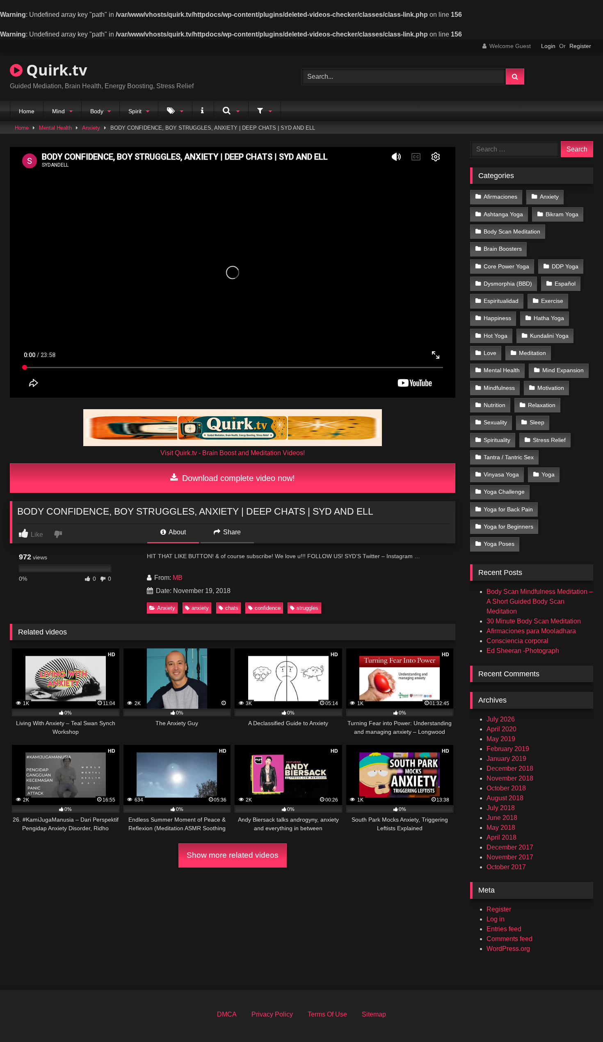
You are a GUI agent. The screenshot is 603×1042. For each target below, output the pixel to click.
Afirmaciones (500, 196)
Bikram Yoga (562, 214)
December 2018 (510, 768)
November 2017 (510, 857)
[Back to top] (578, 1018)
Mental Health (55, 128)
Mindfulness (499, 388)
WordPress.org (508, 948)
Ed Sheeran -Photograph (523, 650)
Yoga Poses (499, 543)
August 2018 (505, 798)
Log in (496, 919)
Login (548, 46)
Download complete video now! (237, 478)
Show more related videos (233, 855)
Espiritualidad (501, 301)
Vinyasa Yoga (501, 474)
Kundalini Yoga (549, 335)
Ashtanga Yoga (503, 214)
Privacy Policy (272, 1014)
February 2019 (508, 748)
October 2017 (506, 866)
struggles (307, 608)
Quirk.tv (55, 70)
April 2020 (501, 729)
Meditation (532, 353)
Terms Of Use (327, 1014)
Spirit (135, 111)
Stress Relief (549, 440)
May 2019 (501, 738)
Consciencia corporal (517, 640)
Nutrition (494, 405)
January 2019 (506, 758)
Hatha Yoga (549, 318)
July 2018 (501, 807)
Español (565, 283)
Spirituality (497, 440)
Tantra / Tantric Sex (509, 457)
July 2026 (501, 719)
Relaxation (541, 405)
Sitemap (374, 1014)
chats (231, 608)
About (176, 532)
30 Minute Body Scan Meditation (534, 621)
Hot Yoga (495, 335)
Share (231, 532)
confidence (268, 608)
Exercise (552, 301)
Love (490, 353)
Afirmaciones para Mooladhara (531, 630)
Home (26, 111)
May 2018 (501, 827)
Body (96, 111)
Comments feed (509, 938)
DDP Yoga (565, 266)
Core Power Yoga (506, 266)
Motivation (550, 388)
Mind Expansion (563, 370)
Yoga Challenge (504, 491)
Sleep (537, 422)
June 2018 (502, 817)
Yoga (548, 474)
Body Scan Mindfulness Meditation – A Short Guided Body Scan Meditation (540, 601)
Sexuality (495, 422)
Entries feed (504, 928)
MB (178, 577)
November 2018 (510, 778)
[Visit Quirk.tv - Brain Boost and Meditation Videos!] (232, 427)
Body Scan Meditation (512, 231)
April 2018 (501, 837)
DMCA (227, 1014)
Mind (58, 111)
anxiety (200, 608)
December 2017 (510, 847)
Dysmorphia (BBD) (508, 283)
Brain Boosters (503, 248)
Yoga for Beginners (508, 526)
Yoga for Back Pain (508, 509)
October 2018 (506, 788)
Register (580, 46)
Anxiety (91, 128)
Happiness (497, 318)
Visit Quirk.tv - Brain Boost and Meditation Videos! (232, 452)
